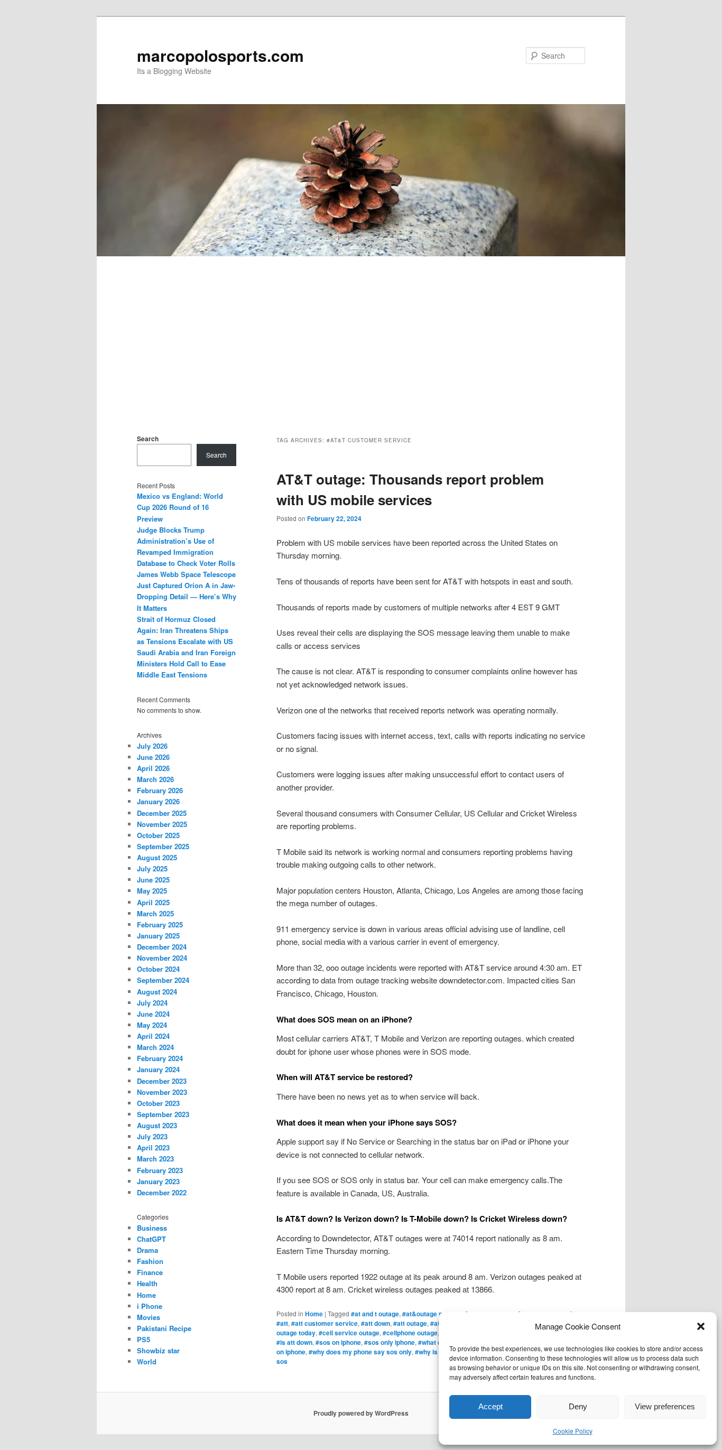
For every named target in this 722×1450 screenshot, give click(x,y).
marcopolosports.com (220, 55)
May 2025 (152, 891)
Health (147, 1283)
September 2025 (163, 846)
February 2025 (160, 924)
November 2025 (162, 824)
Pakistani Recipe (164, 1328)
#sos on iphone (338, 1342)
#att (282, 1323)
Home (314, 1313)
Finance (150, 1272)
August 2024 (157, 992)
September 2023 (163, 1114)
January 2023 (158, 1181)
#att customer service (324, 1323)
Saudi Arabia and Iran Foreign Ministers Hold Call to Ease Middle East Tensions (186, 663)
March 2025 (155, 913)
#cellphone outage (410, 1332)
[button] (701, 1326)
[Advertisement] (361, 336)
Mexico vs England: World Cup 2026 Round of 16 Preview (180, 507)
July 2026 (152, 746)
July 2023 (152, 1136)
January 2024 (158, 1069)
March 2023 (155, 1159)
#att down (375, 1323)
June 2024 (153, 1014)
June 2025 (153, 880)
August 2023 (157, 1125)
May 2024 (152, 1025)
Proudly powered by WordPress (361, 1413)
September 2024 (163, 980)
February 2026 (160, 790)
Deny (578, 1406)
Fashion (150, 1261)
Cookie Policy (573, 1430)
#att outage (410, 1323)
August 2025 (157, 857)
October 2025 (158, 835)
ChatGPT (151, 1239)
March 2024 (155, 1047)
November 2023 (162, 1092)
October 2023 (158, 1103)
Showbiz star (158, 1350)
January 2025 (158, 936)
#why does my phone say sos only (360, 1351)
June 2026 (153, 757)
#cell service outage (349, 1332)
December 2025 (162, 813)
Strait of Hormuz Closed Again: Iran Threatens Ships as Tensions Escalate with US (185, 630)
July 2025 (152, 868)
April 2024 (153, 1036)
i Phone (149, 1306)
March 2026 (155, 779)
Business (152, 1228)
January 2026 (158, 801)
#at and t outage (375, 1313)
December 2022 (162, 1192)
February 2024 (160, 1058)
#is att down (294, 1342)
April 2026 (153, 768)
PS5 (143, 1339)
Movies (148, 1317)
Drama (147, 1250)
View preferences (665, 1406)
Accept (490, 1406)
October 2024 (158, 969)
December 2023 (162, 1081)
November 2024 (162, 958)
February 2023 (160, 1170)
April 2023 (153, 1147)
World (146, 1361)
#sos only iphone (389, 1342)
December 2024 (162, 947)
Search (148, 438)
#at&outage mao (427, 1313)
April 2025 (153, 902)
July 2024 (152, 1003)
